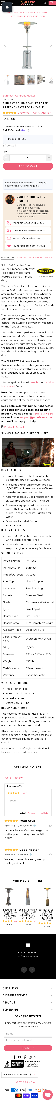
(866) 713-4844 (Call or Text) (29, 223)
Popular (31, 813)
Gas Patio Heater (25, 95)
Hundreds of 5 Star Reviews (29, 245)
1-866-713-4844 (43, 413)
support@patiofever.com (27, 238)
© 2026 (20, 1082)
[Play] (28, 45)
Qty (5, 151)
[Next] (51, 45)
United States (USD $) (17, 1074)
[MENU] (1, 3)
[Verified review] (34, 825)
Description (7, 257)
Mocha (35, 382)
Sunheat (8, 95)
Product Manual (14, 427)
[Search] (45, 3)
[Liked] (50, 825)
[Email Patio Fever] (36, 1057)
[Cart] (52, 3)
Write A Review (13, 777)
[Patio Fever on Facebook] (14, 1057)
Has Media (44, 813)
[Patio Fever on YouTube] (20, 1057)
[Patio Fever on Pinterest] (25, 1057)
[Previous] (5, 45)
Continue (28, 1048)
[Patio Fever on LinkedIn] (41, 1057)
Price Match (35, 257)
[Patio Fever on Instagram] (30, 1057)
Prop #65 (49, 257)
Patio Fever (30, 1082)
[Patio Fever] (28, 3)
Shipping (21, 257)
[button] (48, 1095)
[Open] (7, 7)
